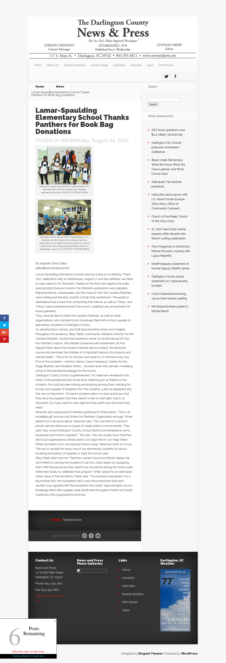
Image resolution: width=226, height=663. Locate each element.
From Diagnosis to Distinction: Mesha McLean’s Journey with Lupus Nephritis (170, 251)
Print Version (166, 65)
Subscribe (136, 65)
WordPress (189, 653)
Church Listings (99, 65)
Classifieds (119, 65)
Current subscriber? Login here (28, 656)
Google (84, 536)
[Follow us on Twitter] (166, 76)
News (60, 86)
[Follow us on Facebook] (175, 76)
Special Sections (133, 594)
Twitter (98, 536)
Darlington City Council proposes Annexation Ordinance (166, 147)
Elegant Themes (150, 653)
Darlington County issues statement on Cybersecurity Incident (169, 281)
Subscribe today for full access (28, 651)
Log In (150, 65)
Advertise (128, 578)
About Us (52, 65)
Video (126, 610)
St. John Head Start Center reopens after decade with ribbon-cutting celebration (168, 234)
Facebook (91, 536)
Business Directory (75, 65)
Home (38, 65)
